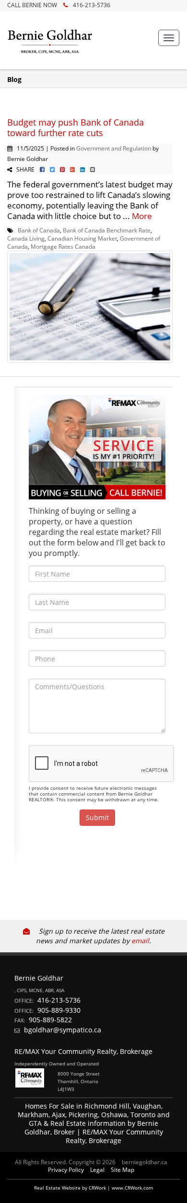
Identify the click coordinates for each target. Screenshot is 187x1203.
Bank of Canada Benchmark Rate (107, 230)
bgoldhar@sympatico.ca (62, 1029)
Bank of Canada (39, 230)
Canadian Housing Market (82, 238)
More (142, 215)
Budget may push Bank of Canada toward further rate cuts (75, 127)
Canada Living (26, 238)
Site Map (122, 1170)
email (140, 940)
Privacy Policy (66, 1170)
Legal (97, 1170)
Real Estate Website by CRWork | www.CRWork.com (93, 1187)
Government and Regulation (113, 148)
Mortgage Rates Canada (63, 246)
